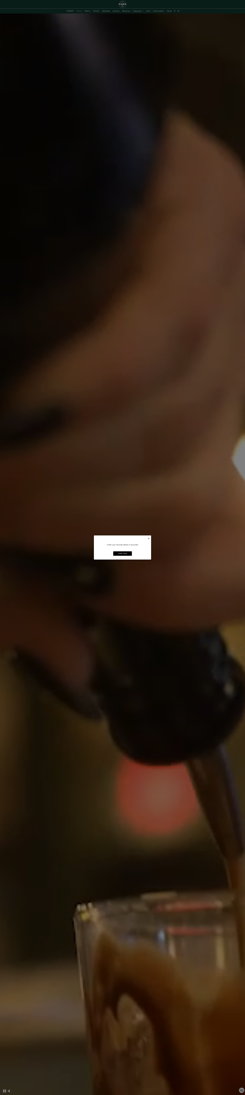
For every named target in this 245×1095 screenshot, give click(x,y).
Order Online (122, 553)
